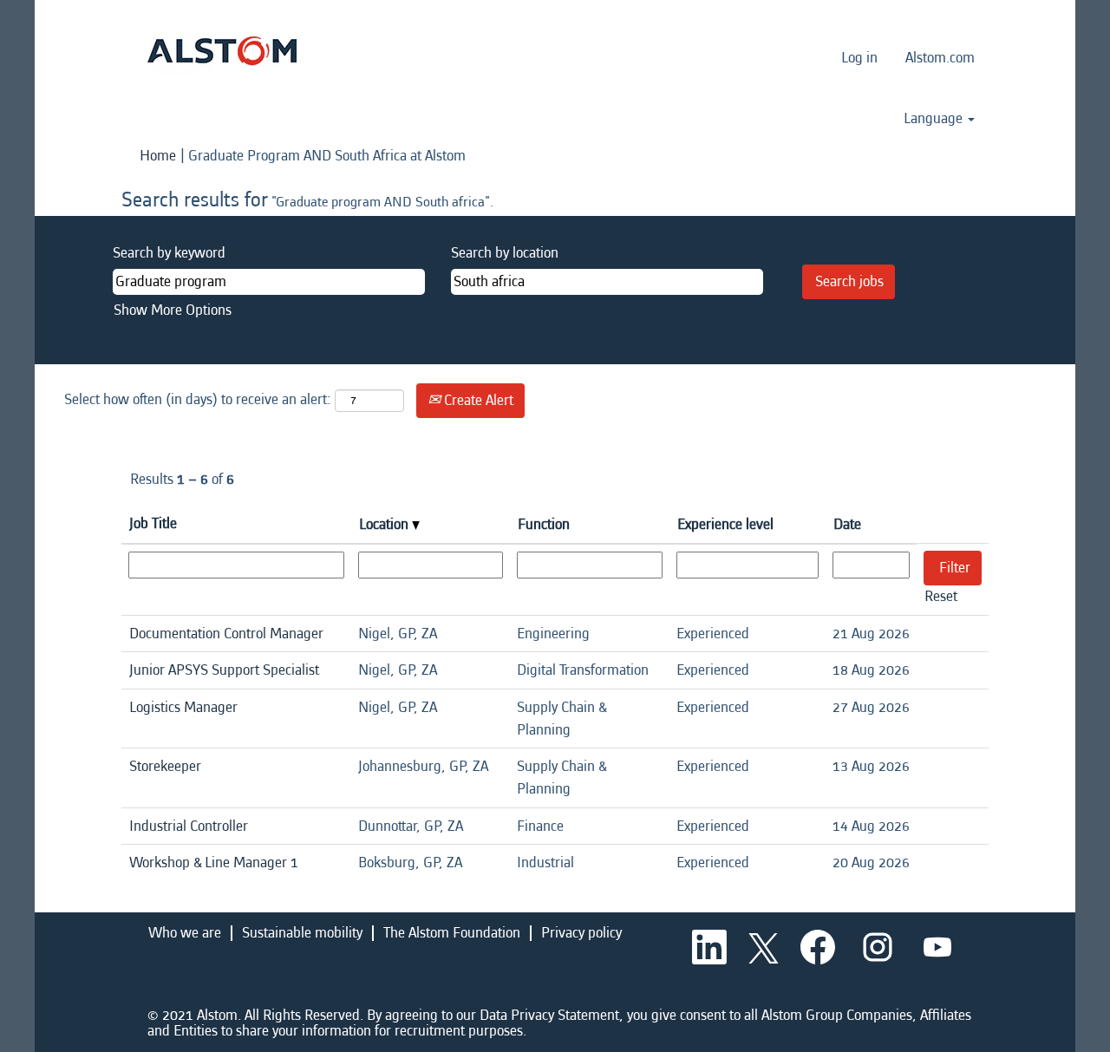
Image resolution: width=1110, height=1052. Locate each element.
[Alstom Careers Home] (222, 50)
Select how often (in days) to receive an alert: (197, 399)
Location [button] (385, 524)
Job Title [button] (153, 523)
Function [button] (544, 524)
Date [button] (847, 524)
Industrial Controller (188, 826)
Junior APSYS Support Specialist (224, 670)
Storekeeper (165, 766)
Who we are (184, 933)
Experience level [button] (725, 524)
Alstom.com (940, 58)
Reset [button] (940, 596)
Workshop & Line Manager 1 (213, 862)
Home (158, 156)
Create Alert (477, 400)
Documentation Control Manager (226, 633)
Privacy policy (581, 933)
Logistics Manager (183, 707)
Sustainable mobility (302, 933)
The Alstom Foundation (451, 933)
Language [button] (935, 118)
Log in (859, 58)
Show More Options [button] (173, 310)
